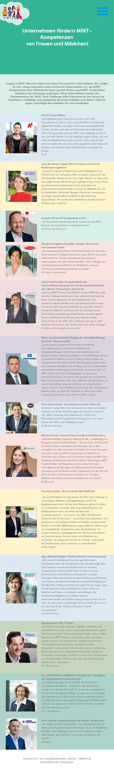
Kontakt (72, 758)
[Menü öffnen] (102, 11)
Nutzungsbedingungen (53, 758)
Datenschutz (31, 758)
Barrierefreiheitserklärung (57, 762)
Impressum (85, 758)
